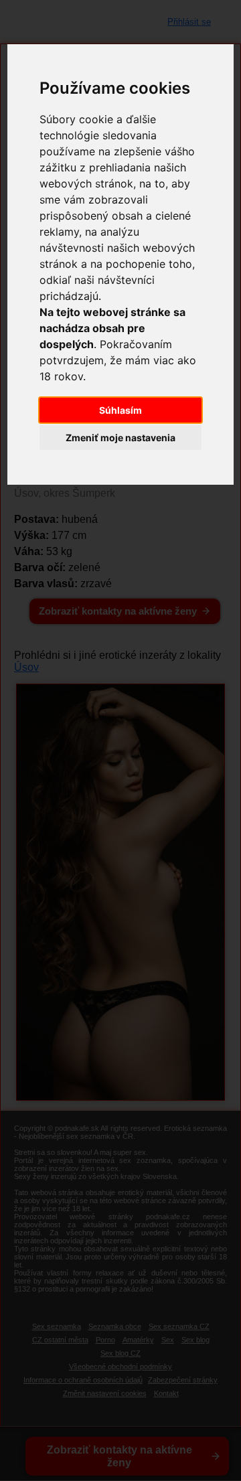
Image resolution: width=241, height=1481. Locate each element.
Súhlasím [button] (120, 410)
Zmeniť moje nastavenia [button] (120, 437)
